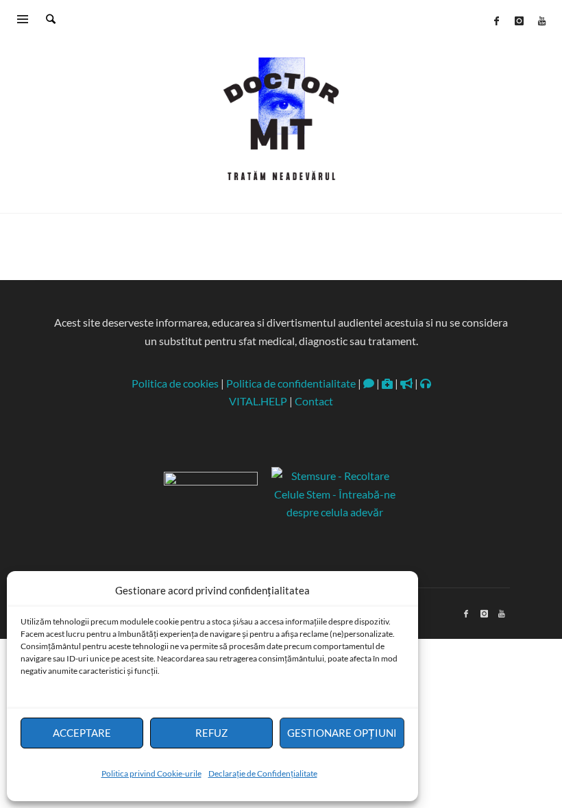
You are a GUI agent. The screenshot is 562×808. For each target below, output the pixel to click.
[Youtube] (541, 20)
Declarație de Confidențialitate (262, 773)
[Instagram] (519, 20)
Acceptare (82, 733)
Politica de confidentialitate (291, 383)
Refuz (211, 733)
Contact (314, 400)
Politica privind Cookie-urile (151, 773)
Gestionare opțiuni (342, 733)
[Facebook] (496, 20)
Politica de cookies (175, 383)
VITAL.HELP (258, 400)
